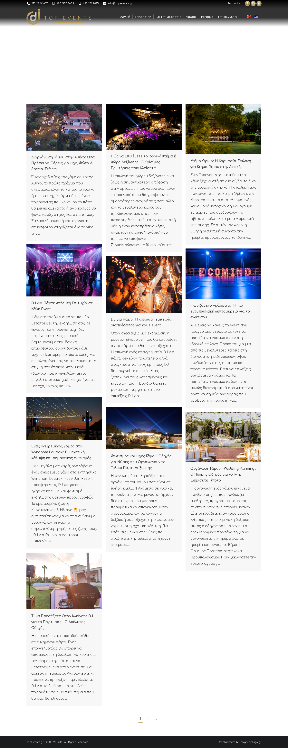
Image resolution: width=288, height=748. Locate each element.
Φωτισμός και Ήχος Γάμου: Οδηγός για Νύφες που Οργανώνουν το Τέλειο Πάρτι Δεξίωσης (141, 462)
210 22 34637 (39, 3)
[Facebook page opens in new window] (247, 3)
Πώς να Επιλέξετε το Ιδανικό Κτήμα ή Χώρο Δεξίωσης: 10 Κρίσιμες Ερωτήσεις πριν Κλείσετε (143, 162)
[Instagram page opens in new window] (253, 3)
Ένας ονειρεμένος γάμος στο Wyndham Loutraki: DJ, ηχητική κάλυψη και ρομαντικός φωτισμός (61, 452)
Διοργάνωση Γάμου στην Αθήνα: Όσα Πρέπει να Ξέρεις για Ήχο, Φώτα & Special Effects (63, 163)
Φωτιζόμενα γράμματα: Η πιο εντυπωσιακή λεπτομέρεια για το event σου (220, 311)
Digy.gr (257, 742)
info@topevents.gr (120, 3)
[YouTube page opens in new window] (259, 3)
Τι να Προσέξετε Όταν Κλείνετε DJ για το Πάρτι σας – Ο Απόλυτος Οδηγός (62, 622)
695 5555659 (65, 3)
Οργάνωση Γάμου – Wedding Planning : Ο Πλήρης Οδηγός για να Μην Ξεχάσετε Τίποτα (223, 474)
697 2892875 (91, 3)
